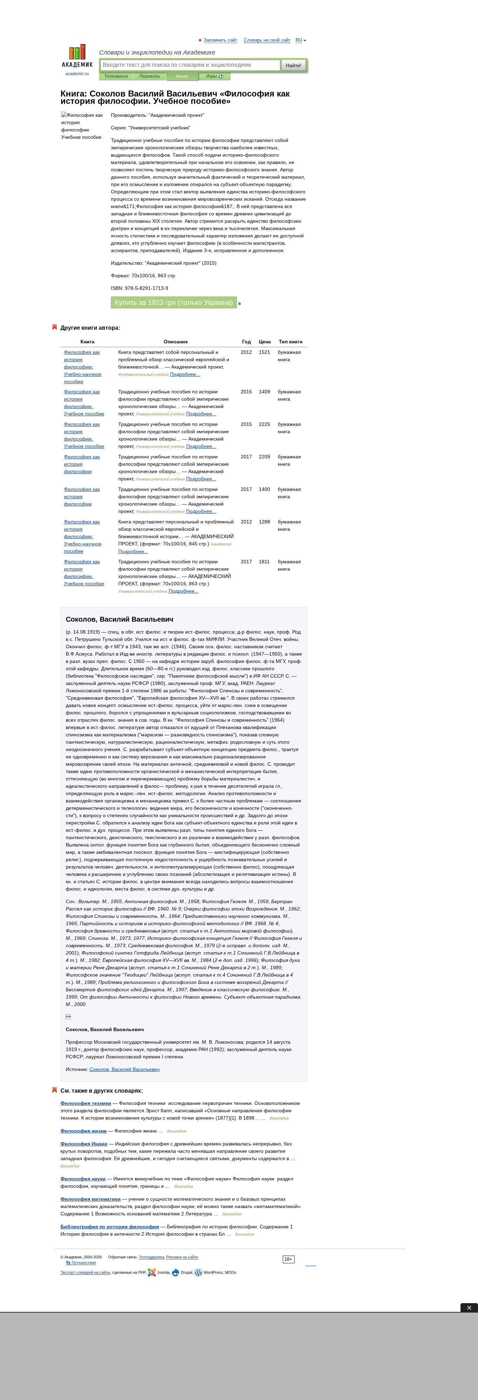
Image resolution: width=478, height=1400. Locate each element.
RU (299, 40)
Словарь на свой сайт (267, 40)
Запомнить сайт (220, 40)
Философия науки (83, 1178)
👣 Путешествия (81, 1262)
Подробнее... (185, 374)
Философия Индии (84, 1144)
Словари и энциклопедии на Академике (157, 52)
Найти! (293, 65)
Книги (182, 76)
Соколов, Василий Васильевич (125, 1069)
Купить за (174, 302)
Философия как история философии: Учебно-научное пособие (82, 366)
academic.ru (77, 73)
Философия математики (91, 1199)
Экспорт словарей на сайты (85, 1272)
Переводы (149, 76)
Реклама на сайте (182, 1257)
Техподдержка (151, 1257)
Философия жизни (84, 1131)
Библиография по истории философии (110, 1226)
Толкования (116, 76)
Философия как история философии (82, 464)
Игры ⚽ (214, 76)
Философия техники (86, 1103)
